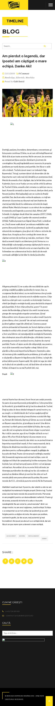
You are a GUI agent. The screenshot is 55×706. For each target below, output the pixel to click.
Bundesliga (10, 77)
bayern (22, 536)
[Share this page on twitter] (24, 561)
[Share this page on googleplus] (18, 561)
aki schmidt (11, 536)
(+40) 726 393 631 (12, 611)
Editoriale (20, 77)
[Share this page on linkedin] (30, 561)
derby (44, 538)
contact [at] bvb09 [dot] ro (19, 616)
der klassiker (33, 536)
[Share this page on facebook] (5, 561)
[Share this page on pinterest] (11, 561)
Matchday (30, 77)
